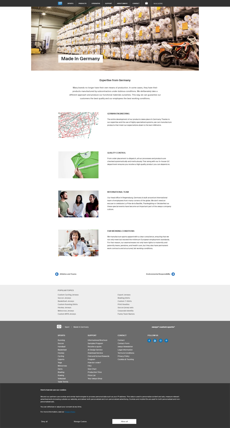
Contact (136, 3)
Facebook (149, 340)
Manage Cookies (80, 422)
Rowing (61, 375)
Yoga (60, 363)
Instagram (160, 340)
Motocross (62, 366)
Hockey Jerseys (64, 307)
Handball (61, 347)
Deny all (44, 422)
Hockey (61, 353)
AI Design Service (95, 350)
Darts (60, 369)
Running (61, 340)
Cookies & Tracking (126, 359)
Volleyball (62, 378)
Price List (92, 375)
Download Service (95, 353)
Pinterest (166, 340)
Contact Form (124, 343)
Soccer (61, 343)
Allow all (124, 421)
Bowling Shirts (124, 298)
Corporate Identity (126, 311)
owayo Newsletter (125, 347)
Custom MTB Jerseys (67, 314)
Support (108, 3)
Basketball (62, 350)
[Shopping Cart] (146, 3)
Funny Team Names (126, 314)
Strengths (96, 3)
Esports (61, 359)
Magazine (158, 4)
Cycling (61, 356)
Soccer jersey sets (125, 307)
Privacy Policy (123, 356)
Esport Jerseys (124, 295)
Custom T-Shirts (125, 301)
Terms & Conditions (126, 353)
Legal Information (125, 350)
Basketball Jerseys (66, 301)
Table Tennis (63, 382)
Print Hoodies (123, 304)
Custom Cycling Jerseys (68, 295)
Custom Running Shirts (68, 304)
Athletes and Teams (68, 274)
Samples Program (95, 343)
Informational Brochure (97, 340)
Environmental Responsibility (158, 274)
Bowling (61, 372)
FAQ (89, 366)
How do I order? (94, 363)
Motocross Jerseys (66, 311)
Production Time (95, 372)
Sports (70, 3)
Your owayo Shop (95, 378)
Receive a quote (94, 347)
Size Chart (92, 369)
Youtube (155, 340)
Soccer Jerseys (64, 298)
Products (82, 3)
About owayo (122, 3)
